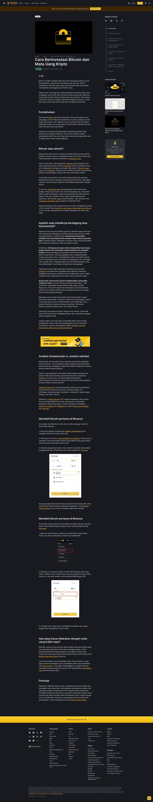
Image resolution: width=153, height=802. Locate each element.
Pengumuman (52, 736)
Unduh (51, 761)
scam (59, 199)
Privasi (51, 747)
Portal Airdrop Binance (113, 769)
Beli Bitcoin (90, 766)
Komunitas (52, 754)
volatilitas (42, 271)
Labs (89, 738)
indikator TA (62, 406)
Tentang (51, 731)
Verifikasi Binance (111, 764)
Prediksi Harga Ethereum (94, 762)
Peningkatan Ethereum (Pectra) (96, 764)
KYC (87, 438)
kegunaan (42, 528)
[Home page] (12, 3)
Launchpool (72, 747)
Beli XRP (90, 771)
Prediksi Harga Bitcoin (93, 760)
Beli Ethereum (91, 775)
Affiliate (109, 731)
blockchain (67, 166)
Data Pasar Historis (112, 740)
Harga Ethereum (92, 755)
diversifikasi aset (54, 189)
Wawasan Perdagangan (113, 743)
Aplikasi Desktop (53, 763)
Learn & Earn (91, 748)
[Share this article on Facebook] (111, 21)
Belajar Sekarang (95, 8)
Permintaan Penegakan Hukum (115, 771)
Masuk (134, 3)
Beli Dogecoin (91, 773)
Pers (50, 740)
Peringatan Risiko (53, 756)
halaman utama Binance (74, 431)
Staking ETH (72, 752)
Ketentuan (52, 745)
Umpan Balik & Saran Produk (114, 757)
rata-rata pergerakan (81, 406)
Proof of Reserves (111, 745)
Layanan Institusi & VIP (94, 736)
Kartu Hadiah (72, 745)
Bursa (70, 731)
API (108, 762)
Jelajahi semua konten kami (75, 719)
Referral (109, 734)
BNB (108, 736)
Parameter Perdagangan (113, 766)
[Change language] (146, 3)
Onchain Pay (91, 740)
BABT (70, 754)
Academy (71, 743)
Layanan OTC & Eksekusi (113, 738)
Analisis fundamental (46, 387)
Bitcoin (51, 117)
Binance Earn (47, 666)
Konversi (84, 450)
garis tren (45, 408)
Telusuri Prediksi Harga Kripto (95, 757)
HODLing (42, 378)
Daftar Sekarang (115, 156)
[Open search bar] (128, 3)
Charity (70, 758)
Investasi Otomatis (73, 749)
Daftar (140, 3)
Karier (50, 734)
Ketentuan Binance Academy (56, 793)
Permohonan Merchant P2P (95, 731)
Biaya (108, 760)
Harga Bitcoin (91, 753)
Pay (70, 736)
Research (71, 756)
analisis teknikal (54, 399)
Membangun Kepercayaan (56, 749)
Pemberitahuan (53, 758)
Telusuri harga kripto (93, 751)
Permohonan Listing (93, 734)
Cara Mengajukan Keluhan (114, 773)
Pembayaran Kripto (74, 738)
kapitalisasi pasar (74, 159)
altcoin (69, 163)
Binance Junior (72, 740)
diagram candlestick (46, 406)
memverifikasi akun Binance (69, 438)
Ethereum (51, 170)
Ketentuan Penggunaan (34, 793)
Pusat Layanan (111, 755)
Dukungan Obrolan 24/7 (113, 753)
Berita (50, 738)
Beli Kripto (71, 734)
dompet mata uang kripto (48, 656)
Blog (50, 752)
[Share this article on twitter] (106, 21)
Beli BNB (90, 769)
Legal (50, 743)
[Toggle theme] (149, 3)
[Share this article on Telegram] (117, 21)
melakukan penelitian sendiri (49, 201)
